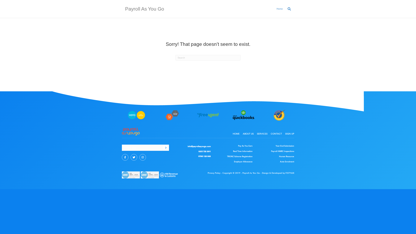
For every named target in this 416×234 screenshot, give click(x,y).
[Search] (288, 9)
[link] (236, 134)
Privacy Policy (214, 173)
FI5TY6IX (290, 173)
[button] (165, 148)
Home (280, 8)
